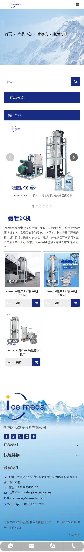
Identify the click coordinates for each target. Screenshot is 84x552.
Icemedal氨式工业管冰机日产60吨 (22, 293)
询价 (18, 303)
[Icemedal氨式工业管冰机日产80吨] (61, 270)
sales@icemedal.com (37, 492)
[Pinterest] (33, 436)
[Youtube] (20, 436)
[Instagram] (26, 436)
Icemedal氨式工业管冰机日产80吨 (62, 293)
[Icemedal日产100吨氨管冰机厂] (22, 329)
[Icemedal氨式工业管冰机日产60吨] (22, 270)
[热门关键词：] (75, 81)
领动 (18, 527)
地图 (77, 534)
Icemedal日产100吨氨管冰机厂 (22, 352)
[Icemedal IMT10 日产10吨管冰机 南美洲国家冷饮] (42, 157)
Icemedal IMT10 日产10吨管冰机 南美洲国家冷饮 (42, 195)
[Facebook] (6, 436)
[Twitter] (13, 436)
